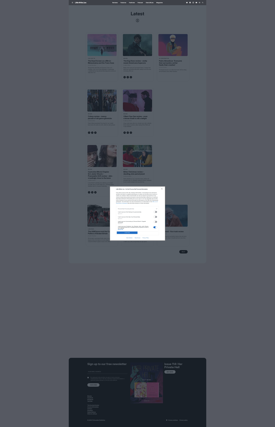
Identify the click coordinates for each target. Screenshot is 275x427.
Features (123, 2)
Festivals (132, 2)
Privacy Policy (146, 237)
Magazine (159, 2)
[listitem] (137, 209)
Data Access (137, 237)
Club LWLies (149, 2)
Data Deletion (129, 237)
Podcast (140, 2)
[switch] (155, 212)
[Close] (162, 189)
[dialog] (137, 213)
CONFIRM (127, 232)
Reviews (115, 2)
